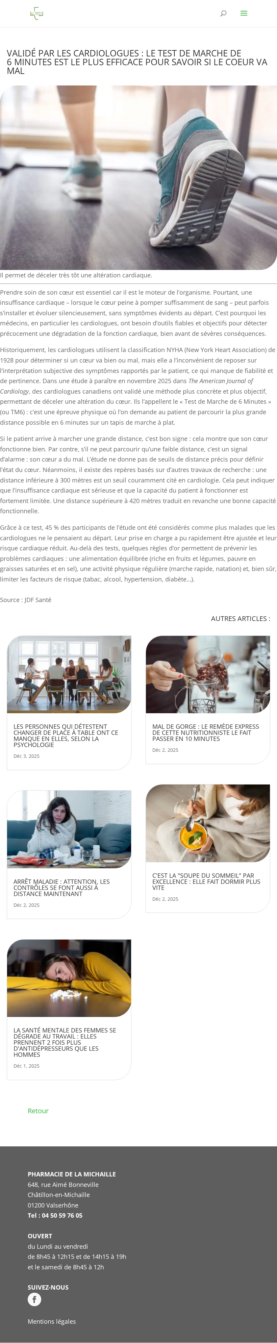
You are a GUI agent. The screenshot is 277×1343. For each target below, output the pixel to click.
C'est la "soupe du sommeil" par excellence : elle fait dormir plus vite (206, 881)
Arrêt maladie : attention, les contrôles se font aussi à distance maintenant (62, 887)
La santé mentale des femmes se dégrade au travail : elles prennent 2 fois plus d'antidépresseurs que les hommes (65, 1042)
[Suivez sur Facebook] (34, 1299)
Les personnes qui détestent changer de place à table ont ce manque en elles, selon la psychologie (66, 735)
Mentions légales (52, 1321)
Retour (38, 1110)
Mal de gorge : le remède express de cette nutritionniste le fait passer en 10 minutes (205, 732)
